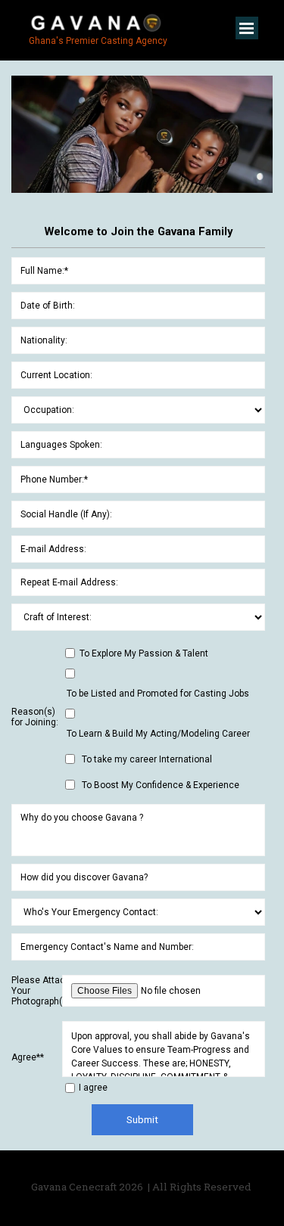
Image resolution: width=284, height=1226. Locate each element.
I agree (93, 1087)
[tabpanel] (141, 1187)
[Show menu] (247, 28)
